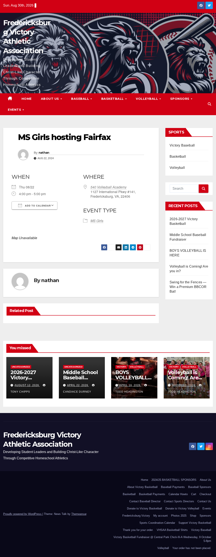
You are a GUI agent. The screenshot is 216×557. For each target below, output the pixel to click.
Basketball (113, 99)
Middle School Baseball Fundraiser (80, 377)
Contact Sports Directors (179, 501)
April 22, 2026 (78, 385)
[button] (209, 104)
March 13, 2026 (184, 385)
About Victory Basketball (142, 487)
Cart (193, 494)
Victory (121, 367)
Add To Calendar (37, 205)
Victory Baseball (182, 145)
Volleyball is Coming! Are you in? (183, 377)
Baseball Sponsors (199, 487)
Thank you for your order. (138, 530)
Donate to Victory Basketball (144, 508)
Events (15, 110)
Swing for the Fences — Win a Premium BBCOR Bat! (188, 286)
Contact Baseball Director (145, 501)
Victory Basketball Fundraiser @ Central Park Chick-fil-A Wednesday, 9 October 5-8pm (162, 539)
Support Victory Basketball (194, 522)
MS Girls (96, 220)
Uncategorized (21, 367)
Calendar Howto (178, 494)
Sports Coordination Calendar (157, 522)
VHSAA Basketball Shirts (172, 530)
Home (27, 99)
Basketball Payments (152, 494)
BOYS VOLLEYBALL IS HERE (131, 377)
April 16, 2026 (130, 385)
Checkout (205, 494)
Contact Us (204, 501)
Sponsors (180, 99)
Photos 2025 (178, 515)
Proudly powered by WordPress (22, 514)
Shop (193, 515)
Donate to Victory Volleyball (182, 508)
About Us (50, 99)
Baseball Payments (173, 487)
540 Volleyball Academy (108, 187)
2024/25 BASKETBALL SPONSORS (173, 479)
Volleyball (147, 99)
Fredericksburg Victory (136, 515)
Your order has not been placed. (191, 548)
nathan (44, 153)
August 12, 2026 (27, 385)
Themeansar (78, 514)
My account (160, 515)
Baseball (80, 99)
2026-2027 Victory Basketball (24, 377)
